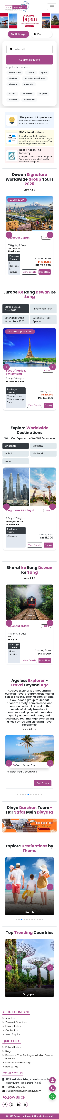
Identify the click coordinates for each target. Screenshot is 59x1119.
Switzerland (15, 72)
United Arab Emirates (34, 78)
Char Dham (29, 100)
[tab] (18, 34)
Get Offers (43, 783)
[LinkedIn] (18, 1104)
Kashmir (13, 100)
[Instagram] (11, 1104)
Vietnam (13, 84)
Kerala (12, 94)
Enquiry (48, 405)
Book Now (51, 271)
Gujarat (43, 94)
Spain (44, 72)
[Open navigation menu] (51, 6)
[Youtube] (25, 1104)
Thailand (13, 78)
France (31, 72)
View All (28, 189)
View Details (36, 271)
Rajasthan (27, 94)
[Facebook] (5, 1104)
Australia (28, 84)
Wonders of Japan (26, 765)
